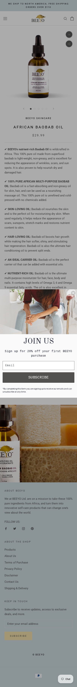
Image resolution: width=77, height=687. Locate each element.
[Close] (73, 293)
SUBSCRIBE (38, 377)
